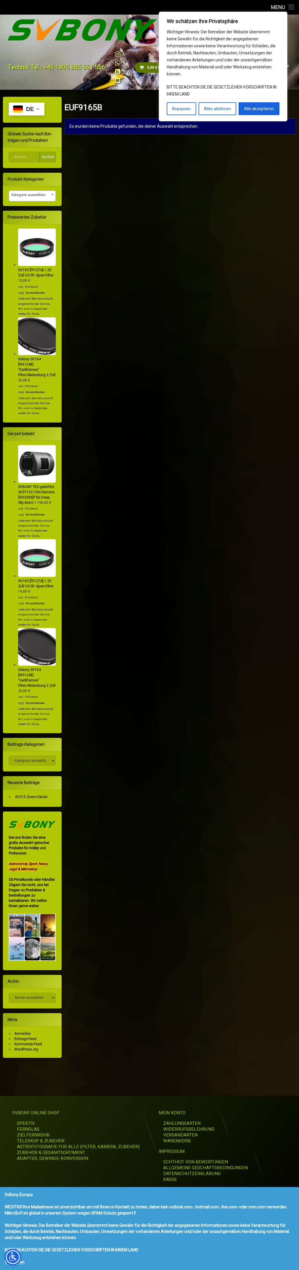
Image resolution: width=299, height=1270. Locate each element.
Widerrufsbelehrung (188, 1129)
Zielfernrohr (33, 1135)
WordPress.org (26, 1049)
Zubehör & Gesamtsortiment (51, 1152)
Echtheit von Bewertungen (195, 1162)
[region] (223, 66)
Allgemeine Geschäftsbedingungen (205, 1167)
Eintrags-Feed (25, 1039)
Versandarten (180, 1135)
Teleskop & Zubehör (41, 1140)
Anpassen (181, 108)
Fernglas (28, 1129)
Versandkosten (35, 292)
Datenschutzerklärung (192, 1173)
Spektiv (26, 1123)
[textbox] (32, 195)
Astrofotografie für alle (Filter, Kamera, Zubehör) (78, 1146)
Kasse (170, 1179)
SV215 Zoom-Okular (31, 797)
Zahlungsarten (182, 1123)
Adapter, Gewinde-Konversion (52, 1158)
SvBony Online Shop (35, 1112)
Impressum (172, 1151)
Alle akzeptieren (259, 108)
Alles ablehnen (217, 108)
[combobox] (32, 196)
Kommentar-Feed (28, 1044)
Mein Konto (172, 1112)
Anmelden (22, 1034)
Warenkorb (177, 1140)
